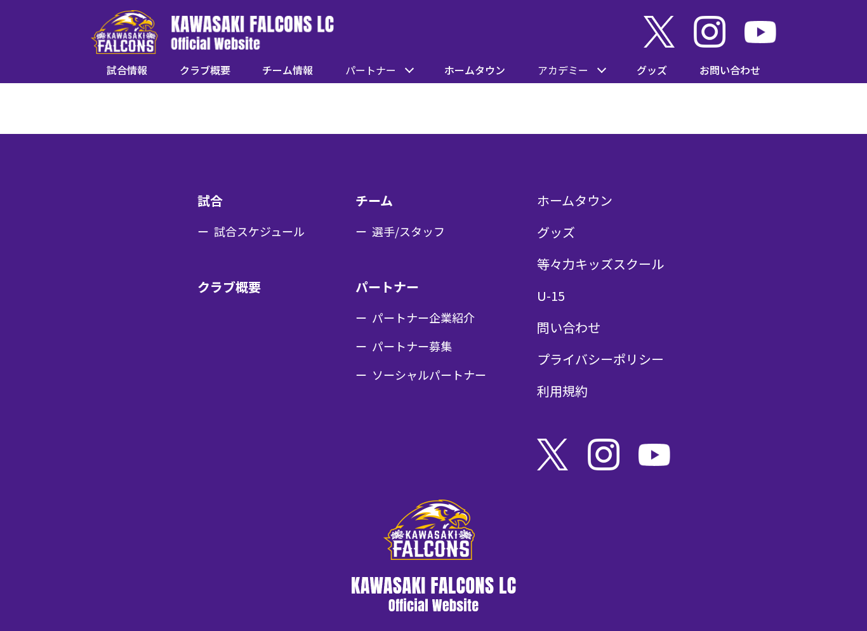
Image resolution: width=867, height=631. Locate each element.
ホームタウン (474, 69)
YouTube (760, 32)
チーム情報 (287, 69)
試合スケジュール (259, 231)
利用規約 (562, 391)
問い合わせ (568, 327)
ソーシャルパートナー (429, 374)
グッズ (652, 69)
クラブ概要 (205, 69)
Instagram (709, 32)
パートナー (387, 286)
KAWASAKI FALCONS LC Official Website (212, 32)
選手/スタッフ (408, 231)
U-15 (551, 295)
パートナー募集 (412, 346)
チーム (374, 200)
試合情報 (127, 69)
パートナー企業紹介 (423, 317)
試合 (210, 200)
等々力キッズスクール (600, 264)
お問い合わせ (729, 69)
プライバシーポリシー (600, 359)
